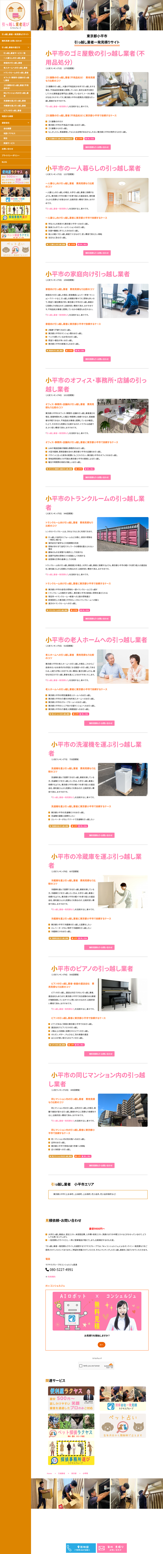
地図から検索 (7, 116)
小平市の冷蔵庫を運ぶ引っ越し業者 (95, 861)
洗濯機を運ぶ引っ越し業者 (60, 826)
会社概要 (7, 128)
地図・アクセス (9, 133)
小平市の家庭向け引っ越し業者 (87, 273)
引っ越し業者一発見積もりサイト (15, 34)
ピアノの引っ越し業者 (58, 1045)
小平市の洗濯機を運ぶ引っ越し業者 (95, 748)
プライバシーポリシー (11, 155)
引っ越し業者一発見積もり (57, 106)
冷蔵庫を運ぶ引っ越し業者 (60, 938)
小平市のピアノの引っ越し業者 (92, 968)
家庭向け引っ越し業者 (56, 351)
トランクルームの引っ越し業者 (58, 610)
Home (49, 1473)
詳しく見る (91, 139)
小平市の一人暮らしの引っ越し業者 (93, 167)
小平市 (80, 139)
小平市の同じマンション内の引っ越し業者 (96, 1079)
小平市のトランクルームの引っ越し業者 (95, 503)
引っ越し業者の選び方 (11, 47)
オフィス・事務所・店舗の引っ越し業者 (60, 469)
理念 (5, 138)
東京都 (73, 1473)
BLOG (4, 161)
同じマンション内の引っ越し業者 (62, 1156)
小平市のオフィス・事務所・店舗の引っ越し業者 (96, 384)
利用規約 (51, 1276)
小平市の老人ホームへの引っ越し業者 (96, 639)
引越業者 (61, 1473)
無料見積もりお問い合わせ (97, 147)
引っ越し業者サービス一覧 (15, 53)
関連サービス (9, 143)
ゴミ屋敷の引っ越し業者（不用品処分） (61, 139)
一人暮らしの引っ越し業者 (57, 244)
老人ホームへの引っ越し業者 (61, 714)
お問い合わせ (7, 148)
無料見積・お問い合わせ (12, 40)
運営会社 (5, 122)
